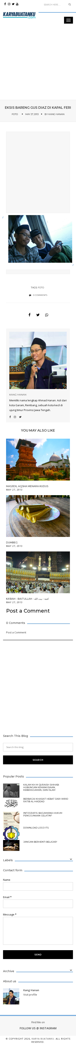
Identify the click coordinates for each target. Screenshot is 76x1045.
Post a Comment (16, 632)
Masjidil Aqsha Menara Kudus (27, 486)
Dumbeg (12, 542)
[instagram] (9, 4)
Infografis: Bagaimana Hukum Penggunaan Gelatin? (42, 814)
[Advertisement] (38, 38)
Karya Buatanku (43, 1038)
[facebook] (5, 4)
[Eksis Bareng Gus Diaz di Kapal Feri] (29, 315)
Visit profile (30, 994)
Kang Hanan (56, 114)
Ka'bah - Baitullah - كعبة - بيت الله (27, 598)
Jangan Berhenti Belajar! (40, 842)
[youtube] (17, 4)
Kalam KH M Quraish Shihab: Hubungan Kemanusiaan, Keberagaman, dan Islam (41, 787)
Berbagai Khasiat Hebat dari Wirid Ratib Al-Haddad (45, 800)
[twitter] (13, 4)
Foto (15, 114)
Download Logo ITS (36, 827)
